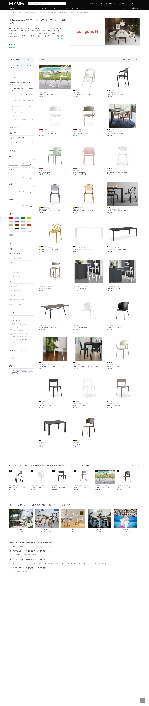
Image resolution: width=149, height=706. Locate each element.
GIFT (78, 8)
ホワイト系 (101, 563)
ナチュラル (28, 554)
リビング (15, 318)
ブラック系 (87, 563)
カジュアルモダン (19, 554)
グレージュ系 (54, 563)
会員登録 (90, 3)
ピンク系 (32, 563)
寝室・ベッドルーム (19, 324)
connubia (12, 47)
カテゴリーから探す (31, 12)
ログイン (99, 3)
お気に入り (125, 3)
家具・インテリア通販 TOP (16, 12)
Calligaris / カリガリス (20, 20)
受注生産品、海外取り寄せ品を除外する (23, 372)
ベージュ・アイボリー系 (43, 563)
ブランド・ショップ (48, 8)
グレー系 (93, 563)
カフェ (34, 554)
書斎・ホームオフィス (19, 337)
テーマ (29, 8)
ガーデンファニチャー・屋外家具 (47, 12)
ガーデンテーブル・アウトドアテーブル (40, 546)
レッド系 (11, 563)
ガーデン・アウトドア (19, 340)
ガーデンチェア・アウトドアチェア (18, 546)
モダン (11, 554)
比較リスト (111, 3)
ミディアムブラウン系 (76, 563)
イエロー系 (26, 563)
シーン (36, 8)
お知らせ (125, 8)
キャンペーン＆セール (65, 8)
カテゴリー (13, 8)
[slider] (9, 159)
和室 (13, 343)
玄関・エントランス (19, 330)
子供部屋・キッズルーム (20, 333)
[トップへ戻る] (142, 700)
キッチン (15, 327)
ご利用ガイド (135, 8)
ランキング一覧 (134, 466)
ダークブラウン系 (64, 563)
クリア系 (107, 563)
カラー (22, 8)
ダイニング (16, 321)
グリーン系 (18, 563)
